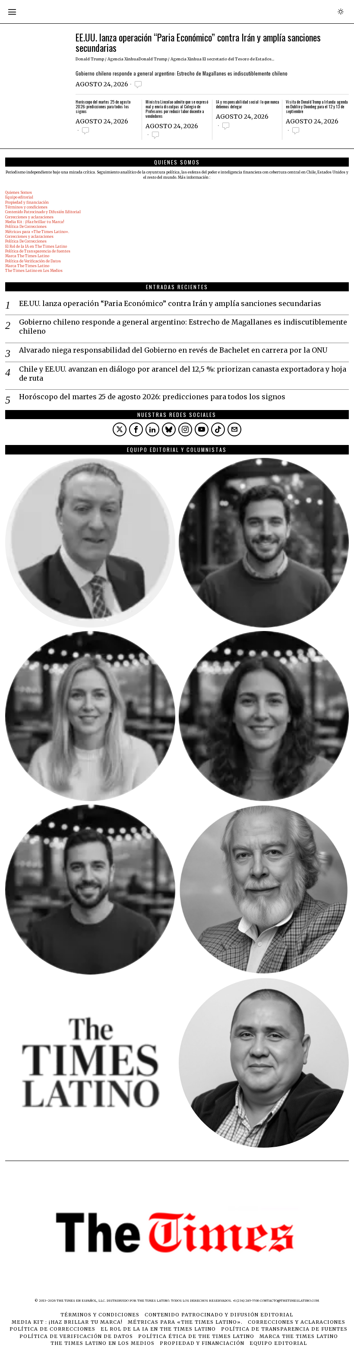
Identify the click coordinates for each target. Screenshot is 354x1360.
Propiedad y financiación (27, 202)
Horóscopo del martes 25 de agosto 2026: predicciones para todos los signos (103, 107)
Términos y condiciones (26, 207)
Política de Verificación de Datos (33, 261)
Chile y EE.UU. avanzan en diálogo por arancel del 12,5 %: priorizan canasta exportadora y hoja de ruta (182, 373)
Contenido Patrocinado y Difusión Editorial (43, 212)
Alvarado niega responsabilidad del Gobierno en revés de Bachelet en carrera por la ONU (173, 350)
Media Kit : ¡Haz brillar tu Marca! (34, 222)
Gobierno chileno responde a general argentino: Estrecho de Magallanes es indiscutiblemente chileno (182, 73)
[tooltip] (119, 429)
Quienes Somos (18, 192)
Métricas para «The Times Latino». (37, 232)
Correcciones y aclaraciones (29, 217)
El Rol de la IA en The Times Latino (36, 246)
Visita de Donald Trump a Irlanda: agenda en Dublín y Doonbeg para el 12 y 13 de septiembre (317, 107)
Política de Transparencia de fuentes (37, 251)
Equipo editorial (19, 197)
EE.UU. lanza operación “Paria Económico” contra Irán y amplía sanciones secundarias (198, 42)
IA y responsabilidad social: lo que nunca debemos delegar (247, 104)
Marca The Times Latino (27, 256)
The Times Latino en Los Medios (34, 270)
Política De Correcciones (26, 226)
